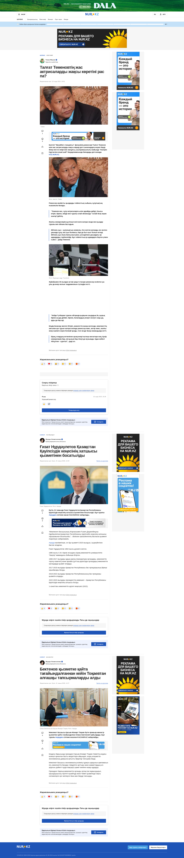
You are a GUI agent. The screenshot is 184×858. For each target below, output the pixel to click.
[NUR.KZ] (92, 14)
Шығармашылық (32, 19)
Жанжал (50, 19)
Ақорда (52, 543)
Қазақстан (49, 657)
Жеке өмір (42, 19)
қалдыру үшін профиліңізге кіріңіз (83, 390)
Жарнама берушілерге (158, 847)
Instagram (100, 422)
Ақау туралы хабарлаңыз (137, 847)
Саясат (42, 435)
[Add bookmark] (42, 153)
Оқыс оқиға (58, 19)
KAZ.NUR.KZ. (54, 155)
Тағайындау (50, 435)
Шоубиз (20, 19)
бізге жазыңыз (71, 350)
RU (155, 14)
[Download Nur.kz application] (92, 5)
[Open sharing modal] (42, 146)
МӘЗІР (23, 14)
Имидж (66, 19)
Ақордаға (53, 515)
